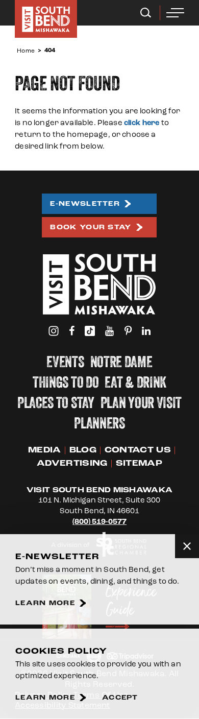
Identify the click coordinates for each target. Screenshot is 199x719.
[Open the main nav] (175, 12)
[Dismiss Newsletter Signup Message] (187, 546)
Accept (120, 697)
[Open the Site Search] (145, 13)
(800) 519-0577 (99, 521)
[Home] (46, 19)
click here (142, 123)
